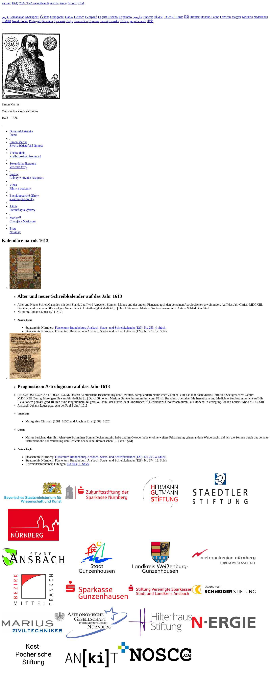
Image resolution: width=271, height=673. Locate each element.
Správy (27, 175)
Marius (23, 219)
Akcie (22, 208)
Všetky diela (25, 154)
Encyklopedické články (24, 197)
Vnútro (72, 3)
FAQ (15, 3)
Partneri (6, 3)
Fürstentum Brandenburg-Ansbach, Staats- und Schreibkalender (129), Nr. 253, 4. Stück (110, 327)
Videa (20, 186)
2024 (22, 3)
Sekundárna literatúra (23, 165)
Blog (15, 230)
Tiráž (81, 3)
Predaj (63, 3)
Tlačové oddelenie (37, 3)
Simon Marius (26, 143)
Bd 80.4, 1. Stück (78, 464)
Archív (54, 3)
